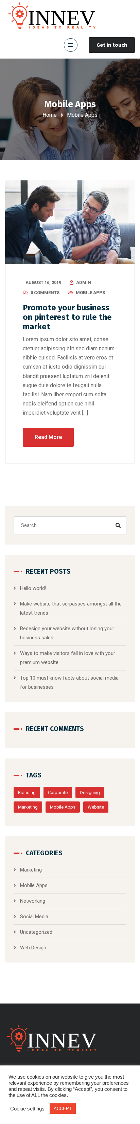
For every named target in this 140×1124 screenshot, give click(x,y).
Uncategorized (36, 932)
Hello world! (33, 588)
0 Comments (45, 292)
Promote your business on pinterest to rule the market (67, 317)
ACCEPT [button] (63, 1108)
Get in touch (112, 45)
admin (83, 282)
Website (96, 807)
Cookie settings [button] (27, 1108)
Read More (48, 437)
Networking (32, 901)
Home (49, 115)
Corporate (58, 792)
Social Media (34, 916)
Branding (27, 792)
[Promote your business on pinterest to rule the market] (70, 222)
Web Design (33, 948)
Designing (90, 792)
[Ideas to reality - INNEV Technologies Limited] (54, 15)
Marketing (28, 807)
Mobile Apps (90, 292)
